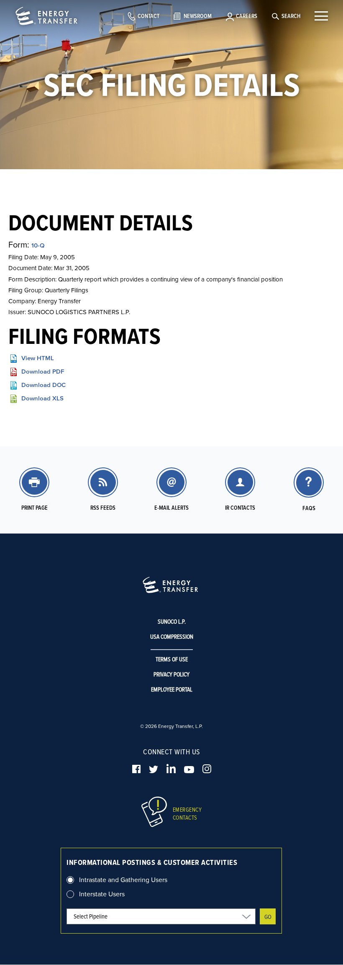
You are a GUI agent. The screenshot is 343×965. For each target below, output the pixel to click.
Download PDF (42, 371)
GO (267, 916)
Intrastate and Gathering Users (123, 879)
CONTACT (148, 16)
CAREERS (246, 16)
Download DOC (43, 385)
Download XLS (42, 398)
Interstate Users (102, 893)
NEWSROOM (198, 16)
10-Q (37, 245)
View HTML (37, 358)
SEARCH (291, 16)
